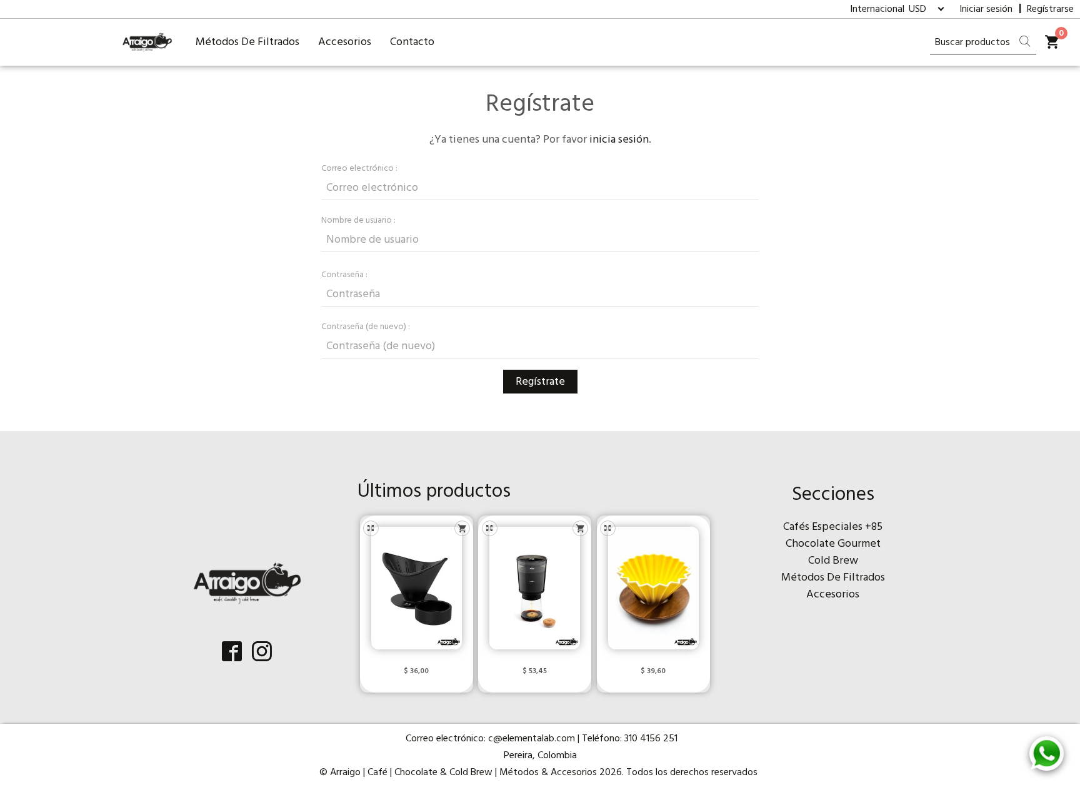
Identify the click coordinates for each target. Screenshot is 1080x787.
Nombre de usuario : (358, 220)
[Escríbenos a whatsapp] (1046, 753)
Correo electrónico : (359, 168)
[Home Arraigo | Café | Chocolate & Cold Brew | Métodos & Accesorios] (147, 42)
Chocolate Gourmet (833, 544)
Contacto (412, 42)
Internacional (878, 9)
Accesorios (344, 42)
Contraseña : (344, 275)
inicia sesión (619, 140)
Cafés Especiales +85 (832, 527)
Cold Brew (833, 561)
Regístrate (540, 382)
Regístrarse (1050, 9)
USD (917, 9)
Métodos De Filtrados (247, 42)
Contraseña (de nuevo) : (365, 327)
